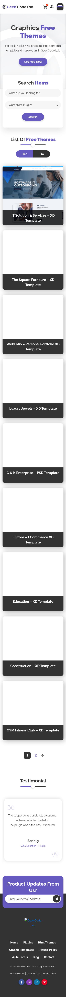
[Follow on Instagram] (29, 982)
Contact (49, 957)
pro (41, 154)
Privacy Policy (17, 973)
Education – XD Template (33, 602)
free (24, 154)
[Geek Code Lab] (33, 926)
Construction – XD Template (33, 666)
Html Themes (47, 942)
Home (14, 942)
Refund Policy (48, 949)
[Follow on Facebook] (22, 982)
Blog (36, 957)
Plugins (28, 942)
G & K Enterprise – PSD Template (33, 473)
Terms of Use (33, 973)
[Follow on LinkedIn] (37, 982)
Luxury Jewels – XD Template (33, 408)
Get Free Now (33, 61)
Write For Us (20, 957)
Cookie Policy (49, 973)
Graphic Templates (21, 949)
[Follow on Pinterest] (44, 982)
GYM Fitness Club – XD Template (33, 730)
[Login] (52, 7)
